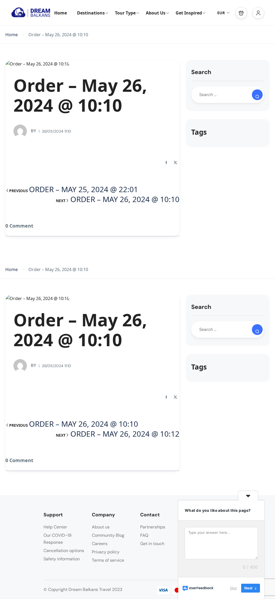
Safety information (62, 559)
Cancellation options (64, 550)
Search (201, 72)
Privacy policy (106, 552)
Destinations (91, 13)
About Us (155, 13)
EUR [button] (221, 12)
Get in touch (152, 543)
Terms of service (108, 560)
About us (101, 527)
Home (60, 13)
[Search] (257, 94)
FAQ (144, 535)
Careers (99, 543)
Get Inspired (189, 13)
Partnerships (152, 527)
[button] (241, 13)
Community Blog (108, 535)
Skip (233, 588)
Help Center (55, 527)
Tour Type (125, 13)
